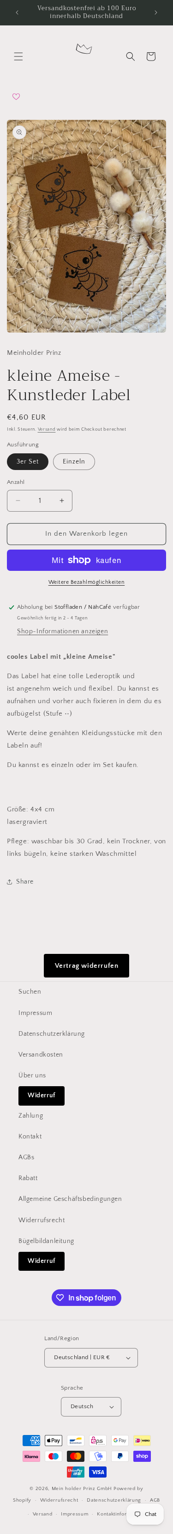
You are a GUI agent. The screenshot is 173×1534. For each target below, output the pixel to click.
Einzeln (74, 461)
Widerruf (41, 1095)
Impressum (35, 1013)
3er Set (28, 461)
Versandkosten (40, 1054)
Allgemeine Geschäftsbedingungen (70, 1199)
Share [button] (25, 881)
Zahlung (30, 1116)
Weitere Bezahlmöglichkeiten (86, 582)
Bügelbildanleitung (46, 1241)
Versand (47, 429)
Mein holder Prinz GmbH (82, 1488)
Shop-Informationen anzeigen (62, 631)
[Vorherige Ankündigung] (17, 12)
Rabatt (28, 1178)
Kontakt (30, 1136)
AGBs (26, 1157)
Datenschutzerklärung (51, 1034)
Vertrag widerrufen (87, 966)
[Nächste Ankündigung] (156, 12)
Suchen (30, 992)
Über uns (32, 1075)
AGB (155, 1500)
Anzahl (15, 482)
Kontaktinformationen (123, 1514)
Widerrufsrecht (41, 1220)
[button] (18, 56)
